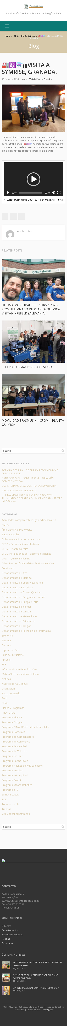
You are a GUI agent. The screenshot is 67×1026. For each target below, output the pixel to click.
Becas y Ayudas (10, 534)
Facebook (29, 1016)
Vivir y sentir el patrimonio (16, 813)
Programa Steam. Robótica (17, 785)
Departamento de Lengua (16, 611)
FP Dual (6, 659)
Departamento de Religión (16, 626)
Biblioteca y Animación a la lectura (21, 539)
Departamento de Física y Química (21, 592)
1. (29, 199)
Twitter (5, 216)
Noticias (6, 679)
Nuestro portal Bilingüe (15, 683)
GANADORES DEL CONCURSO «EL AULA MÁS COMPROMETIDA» (28, 479)
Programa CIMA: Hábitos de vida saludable (25, 727)
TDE (4, 799)
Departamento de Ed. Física (17, 587)
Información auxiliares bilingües (19, 669)
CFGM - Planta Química (40, 79)
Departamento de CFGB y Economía (22, 582)
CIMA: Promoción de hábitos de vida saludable (28, 563)
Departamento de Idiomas (16, 606)
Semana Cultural (11, 794)
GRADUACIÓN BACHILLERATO (19, 490)
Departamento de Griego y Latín (20, 601)
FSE (4, 664)
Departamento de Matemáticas (19, 616)
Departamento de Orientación (19, 621)
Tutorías (6, 809)
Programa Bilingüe (12, 722)
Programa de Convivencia (16, 741)
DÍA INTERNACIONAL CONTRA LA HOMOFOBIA (29, 485)
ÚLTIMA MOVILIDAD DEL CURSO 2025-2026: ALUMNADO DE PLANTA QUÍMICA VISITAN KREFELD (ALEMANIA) (31, 309)
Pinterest (21, 216)
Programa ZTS (10, 789)
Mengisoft (49, 1009)
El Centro (6, 925)
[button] (33, 179)
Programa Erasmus (12, 756)
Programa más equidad (15, 775)
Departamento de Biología (17, 577)
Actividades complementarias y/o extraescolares (29, 520)
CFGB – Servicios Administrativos (20, 544)
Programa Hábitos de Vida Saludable (22, 765)
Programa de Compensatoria (18, 736)
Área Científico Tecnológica (17, 529)
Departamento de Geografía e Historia (23, 597)
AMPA (5, 524)
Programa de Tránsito (14, 751)
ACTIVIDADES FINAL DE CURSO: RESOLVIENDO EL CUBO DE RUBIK (30, 472)
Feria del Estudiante (13, 654)
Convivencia (8, 568)
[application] (33, 179)
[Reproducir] (8, 192)
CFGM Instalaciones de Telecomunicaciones (26, 553)
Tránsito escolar (11, 804)
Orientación (8, 688)
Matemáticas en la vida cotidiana (20, 674)
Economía (7, 635)
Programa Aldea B (12, 717)
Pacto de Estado (11, 693)
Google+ (13, 216)
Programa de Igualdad (14, 746)
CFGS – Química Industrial (16, 558)
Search (63, 450)
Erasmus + (8, 645)
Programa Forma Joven (15, 760)
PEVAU (5, 703)
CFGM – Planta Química (15, 549)
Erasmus (6, 640)
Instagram (37, 1016)
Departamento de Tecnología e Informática (26, 630)
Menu (7, 26)
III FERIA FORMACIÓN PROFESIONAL (28, 367)
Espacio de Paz (10, 650)
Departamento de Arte (14, 573)
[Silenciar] (53, 192)
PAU (4, 698)
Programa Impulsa (12, 770)
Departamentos (10, 930)
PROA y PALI (9, 712)
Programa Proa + (11, 780)
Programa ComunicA (13, 732)
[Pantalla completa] (59, 192)
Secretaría (7, 943)
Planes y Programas (13, 707)
